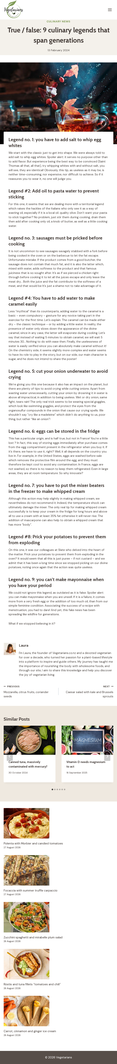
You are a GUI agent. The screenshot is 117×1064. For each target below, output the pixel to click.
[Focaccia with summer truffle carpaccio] (58, 870)
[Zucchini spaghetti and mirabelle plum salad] (58, 917)
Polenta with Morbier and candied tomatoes (33, 843)
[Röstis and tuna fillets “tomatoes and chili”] (58, 964)
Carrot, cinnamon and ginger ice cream (30, 1031)
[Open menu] (109, 10)
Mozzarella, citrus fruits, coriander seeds (26, 691)
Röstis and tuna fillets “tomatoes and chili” (32, 984)
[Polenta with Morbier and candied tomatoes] (58, 823)
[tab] (52, 789)
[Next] (107, 756)
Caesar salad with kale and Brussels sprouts (89, 691)
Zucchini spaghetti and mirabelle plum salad (33, 937)
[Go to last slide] (10, 756)
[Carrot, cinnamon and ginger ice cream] (58, 1011)
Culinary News (58, 21)
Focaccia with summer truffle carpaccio (30, 890)
